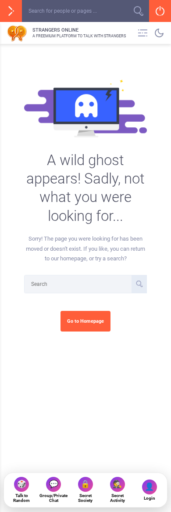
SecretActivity (117, 491)
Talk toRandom (21, 491)
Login (149, 491)
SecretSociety (85, 491)
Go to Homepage (85, 321)
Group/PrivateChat (53, 491)
